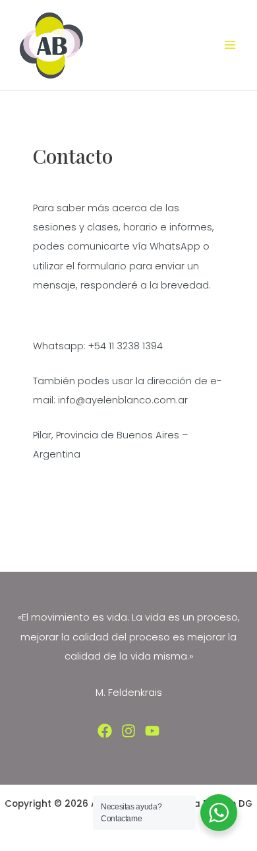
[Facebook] (105, 731)
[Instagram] (128, 731)
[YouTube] (152, 731)
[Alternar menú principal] (230, 45)
